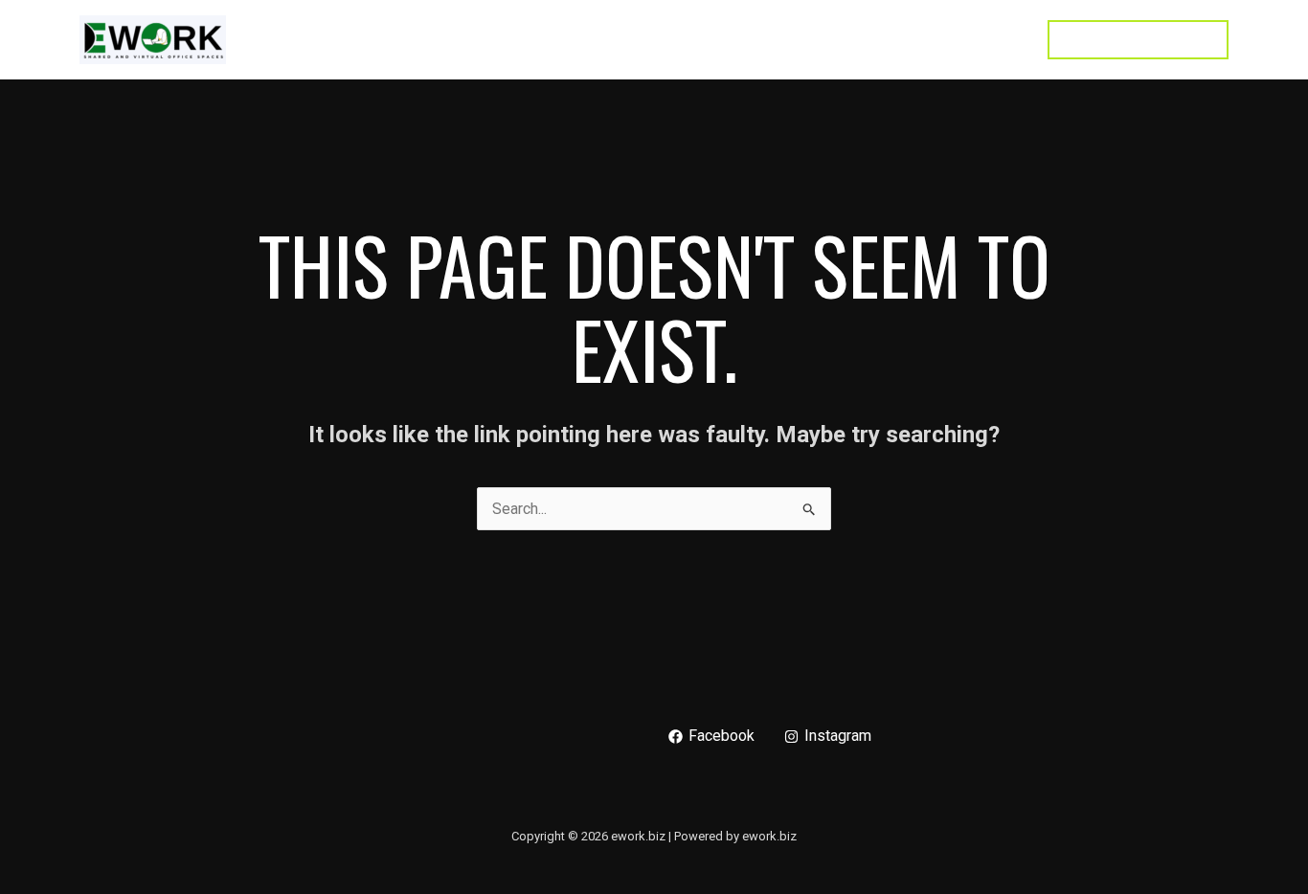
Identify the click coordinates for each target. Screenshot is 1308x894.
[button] (1138, 39)
